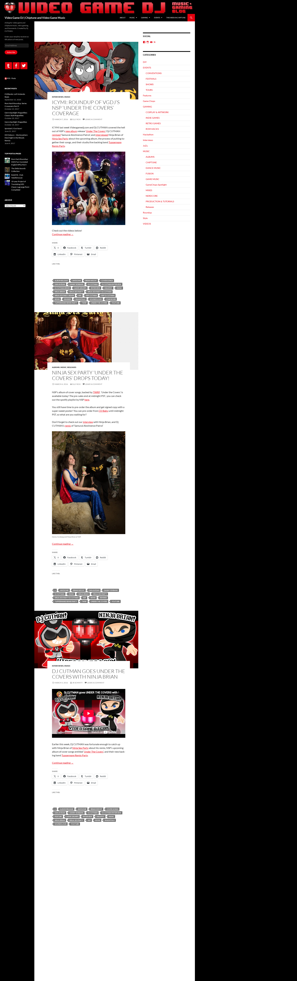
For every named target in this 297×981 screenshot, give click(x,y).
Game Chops (149, 101)
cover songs (107, 281)
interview (95, 288)
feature (58, 816)
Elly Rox (76, 119)
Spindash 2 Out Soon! (13, 128)
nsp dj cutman (107, 295)
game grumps (80, 288)
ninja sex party (76, 292)
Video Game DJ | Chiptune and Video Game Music (35, 17)
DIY (145, 62)
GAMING (144, 18)
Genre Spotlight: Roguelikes (16, 122)
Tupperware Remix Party (66, 303)
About (122, 18)
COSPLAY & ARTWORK (157, 112)
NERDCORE (152, 195)
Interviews (58, 97)
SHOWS (149, 84)
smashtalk (80, 299)
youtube (116, 303)
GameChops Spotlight (156, 184)
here (86, 399)
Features (147, 95)
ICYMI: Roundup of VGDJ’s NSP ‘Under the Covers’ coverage (86, 107)
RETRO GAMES (153, 123)
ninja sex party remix (64, 295)
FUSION (150, 173)
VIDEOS (147, 223)
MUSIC (132, 18)
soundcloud (96, 299)
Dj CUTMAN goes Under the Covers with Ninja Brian (88, 674)
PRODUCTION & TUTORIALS (160, 201)
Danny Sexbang (76, 284)
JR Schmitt (77, 683)
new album (71, 131)
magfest (108, 288)
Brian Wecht (91, 281)
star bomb (111, 299)
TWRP (84, 303)
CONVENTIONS (153, 73)
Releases (71, 367)
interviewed (101, 134)
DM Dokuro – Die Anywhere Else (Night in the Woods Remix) (16, 138)
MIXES (149, 190)
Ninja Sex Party (60, 138)
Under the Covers (99, 303)
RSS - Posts (11, 78)
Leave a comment (93, 119)
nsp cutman (91, 295)
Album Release (61, 281)
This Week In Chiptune (175, 18)
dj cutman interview (111, 284)
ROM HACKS (152, 129)
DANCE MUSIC (153, 168)
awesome (76, 281)
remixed (56, 134)
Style (145, 218)
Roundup (147, 212)
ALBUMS (56, 367)
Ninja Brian (60, 292)
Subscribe (11, 52)
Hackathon (148, 134)
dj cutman (93, 284)
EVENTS (157, 18)
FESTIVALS (151, 78)
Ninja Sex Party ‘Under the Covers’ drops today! (87, 375)
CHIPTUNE (151, 162)
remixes (67, 299)
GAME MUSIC (152, 179)
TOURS (149, 90)
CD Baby (103, 410)
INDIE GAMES (152, 117)
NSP (80, 295)
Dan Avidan (60, 284)
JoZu (145, 145)
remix (57, 299)
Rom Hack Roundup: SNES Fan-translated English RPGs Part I (19, 162)
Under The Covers (95, 131)
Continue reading (62, 234)
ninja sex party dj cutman (100, 292)
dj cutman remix (62, 288)
